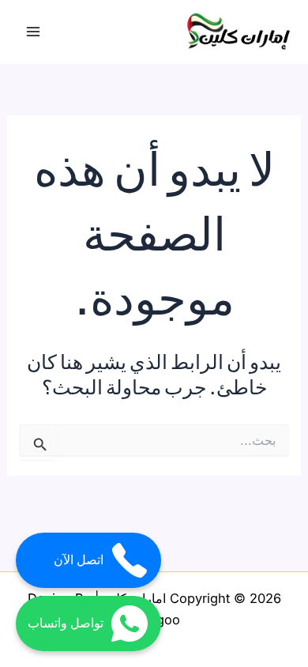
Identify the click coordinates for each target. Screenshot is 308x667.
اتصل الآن (78, 560)
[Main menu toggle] (33, 32)
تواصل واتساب (65, 623)
